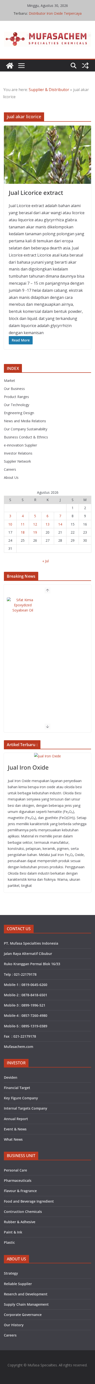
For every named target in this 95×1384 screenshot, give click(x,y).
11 (23, 524)
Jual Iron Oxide (28, 767)
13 (47, 524)
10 (10, 524)
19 (35, 532)
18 (23, 532)
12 (35, 524)
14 (60, 524)
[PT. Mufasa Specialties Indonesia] (10, 65)
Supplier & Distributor (49, 89)
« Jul (45, 561)
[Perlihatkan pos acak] (85, 65)
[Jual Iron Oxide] (47, 756)
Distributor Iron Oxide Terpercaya (55, 13)
